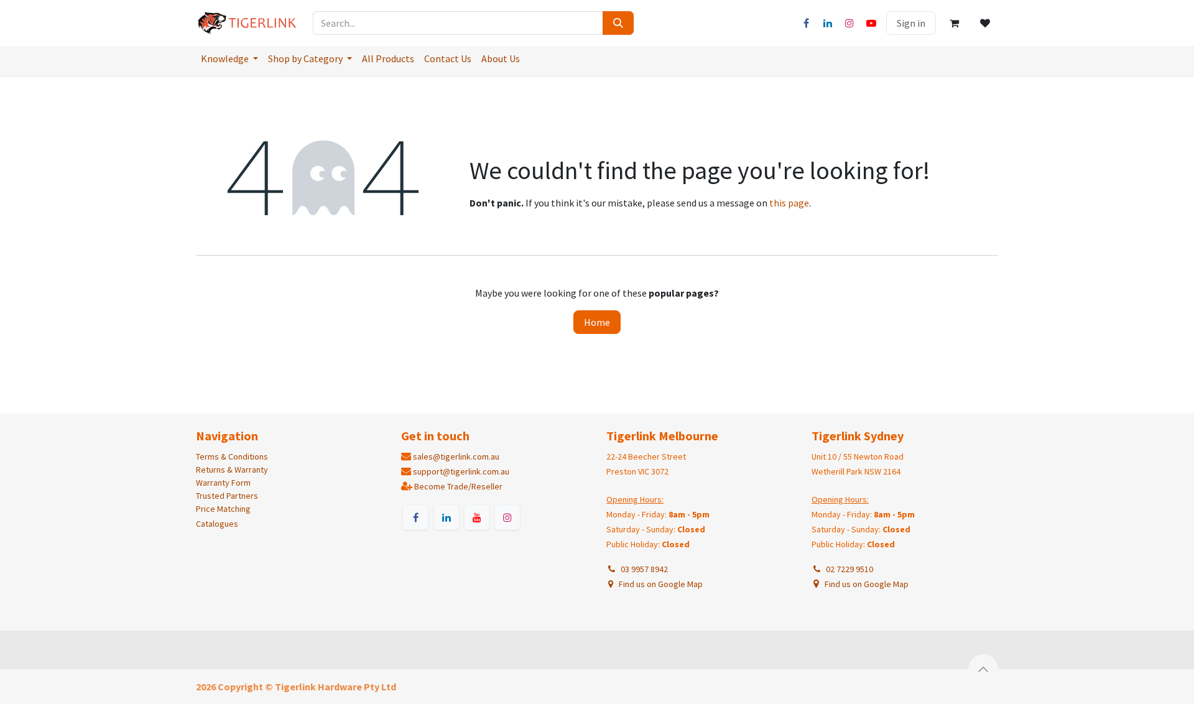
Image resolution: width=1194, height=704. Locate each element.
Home (597, 322)
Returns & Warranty (232, 469)
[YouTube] (871, 23)
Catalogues (217, 523)
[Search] (618, 23)
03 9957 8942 (642, 569)
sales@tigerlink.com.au (456, 456)
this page (789, 203)
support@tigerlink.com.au (461, 471)
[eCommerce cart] (954, 23)
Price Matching (223, 508)
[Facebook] (806, 23)
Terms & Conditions (232, 456)
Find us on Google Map (659, 584)
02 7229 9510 (847, 569)
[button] (983, 669)
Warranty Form (223, 482)
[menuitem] (229, 58)
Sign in (911, 23)
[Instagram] (849, 23)
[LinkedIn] (828, 23)
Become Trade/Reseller (458, 486)
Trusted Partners (227, 495)
